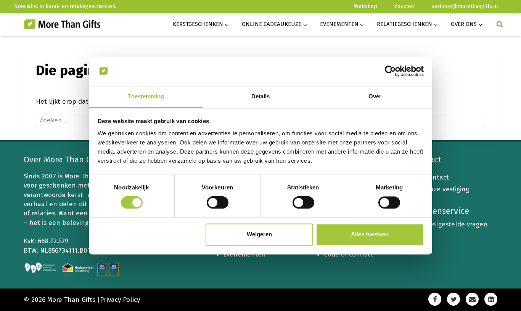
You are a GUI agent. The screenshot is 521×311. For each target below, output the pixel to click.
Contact (437, 177)
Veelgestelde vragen (456, 224)
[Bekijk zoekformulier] (500, 24)
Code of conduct (348, 254)
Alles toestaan (370, 234)
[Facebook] (434, 299)
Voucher (404, 6)
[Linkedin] (490, 299)
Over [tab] (374, 96)
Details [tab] (260, 96)
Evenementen (244, 254)
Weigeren (259, 234)
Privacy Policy (120, 300)
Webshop (365, 6)
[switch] (217, 203)
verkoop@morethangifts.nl (465, 6)
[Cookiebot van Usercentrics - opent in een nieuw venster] (390, 71)
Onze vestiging (447, 189)
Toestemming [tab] (146, 96)
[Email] (472, 299)
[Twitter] (453, 299)
